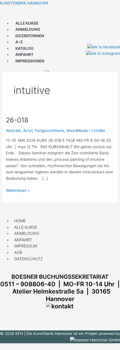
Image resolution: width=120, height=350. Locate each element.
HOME (20, 220)
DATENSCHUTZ (28, 258)
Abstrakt (13, 130)
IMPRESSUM (25, 245)
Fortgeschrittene (49, 130)
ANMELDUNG (27, 29)
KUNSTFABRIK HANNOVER (24, 3)
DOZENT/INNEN (29, 36)
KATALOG (24, 48)
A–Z (19, 42)
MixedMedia (77, 130)
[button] (60, 15)
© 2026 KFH (12, 333)
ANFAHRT (24, 54)
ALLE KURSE (26, 23)
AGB (18, 252)
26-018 (17, 120)
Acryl (27, 130)
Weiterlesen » (18, 190)
